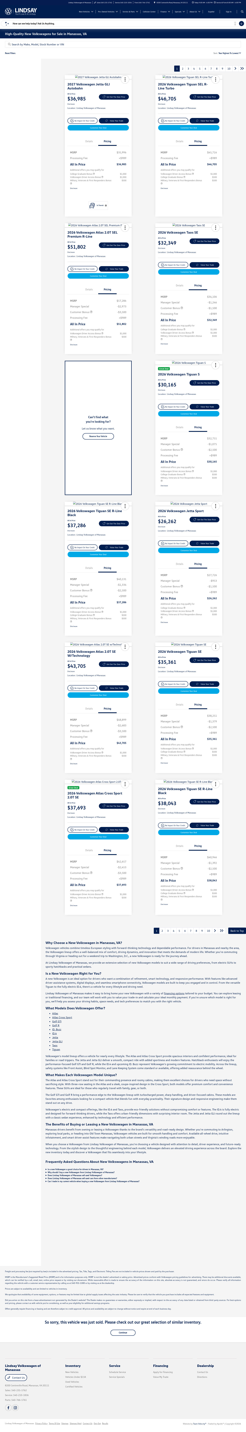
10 (228, 68)
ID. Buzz (56, 1029)
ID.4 (54, 1033)
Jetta (55, 1037)
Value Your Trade (116, 121)
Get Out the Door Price (116, 97)
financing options (174, 993)
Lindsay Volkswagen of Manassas (19, 1423)
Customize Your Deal (98, 128)
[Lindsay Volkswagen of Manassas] (21, 11)
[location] (154, 3)
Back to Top (237, 930)
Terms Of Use (54, 1423)
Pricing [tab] (107, 141)
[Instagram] (15, 1407)
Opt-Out (97, 1423)
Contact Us (18, 1377)
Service (114, 1366)
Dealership (205, 1366)
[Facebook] (8, 1407)
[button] (125, 79)
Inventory (73, 1366)
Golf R (55, 1025)
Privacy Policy (41, 1423)
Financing (160, 1366)
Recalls (105, 1423)
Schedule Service (117, 1372)
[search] (242, 12)
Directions (202, 1376)
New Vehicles (71, 1372)
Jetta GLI (57, 1041)
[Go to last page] (242, 68)
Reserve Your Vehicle (98, 436)
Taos (54, 1045)
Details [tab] (89, 141)
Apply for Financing (163, 1372)
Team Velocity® (199, 1423)
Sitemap (64, 1423)
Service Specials (117, 1376)
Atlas (55, 1013)
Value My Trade (160, 1376)
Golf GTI (56, 1021)
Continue (123, 1332)
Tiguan (56, 1049)
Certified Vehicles (74, 1386)
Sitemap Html (75, 1423)
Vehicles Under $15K (75, 1376)
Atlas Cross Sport (62, 1017)
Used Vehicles (72, 1381)
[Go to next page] (235, 68)
